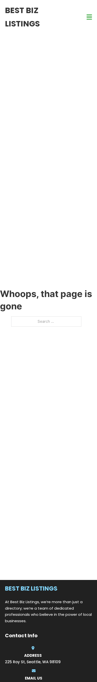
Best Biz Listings (22, 17)
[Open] (89, 17)
